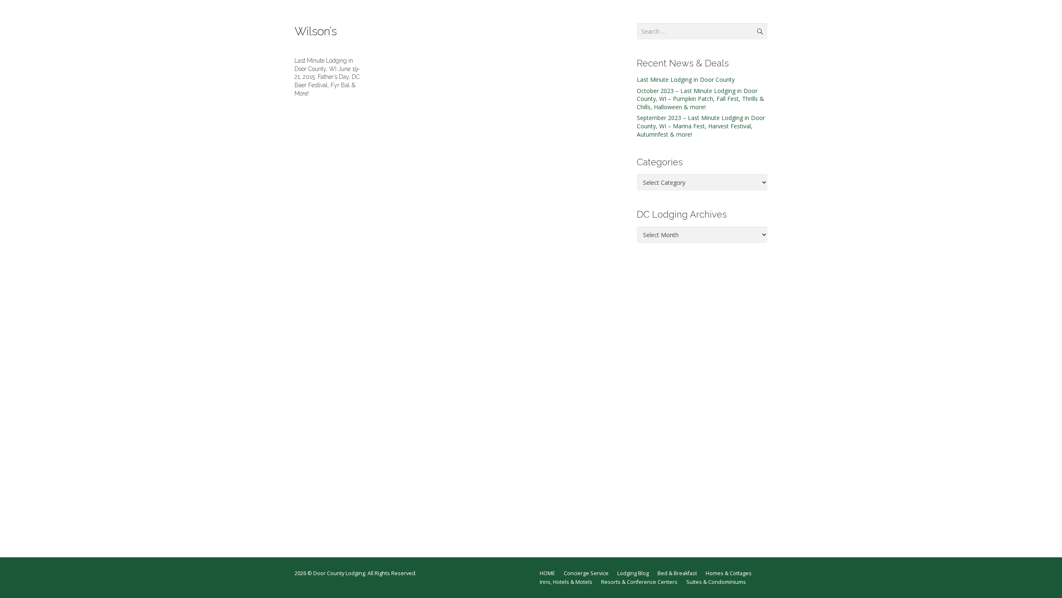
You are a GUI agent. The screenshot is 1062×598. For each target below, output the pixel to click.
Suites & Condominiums (716, 582)
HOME (547, 573)
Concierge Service (586, 573)
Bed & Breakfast (677, 573)
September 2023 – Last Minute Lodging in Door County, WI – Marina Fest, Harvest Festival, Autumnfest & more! (701, 126)
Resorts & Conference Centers (639, 582)
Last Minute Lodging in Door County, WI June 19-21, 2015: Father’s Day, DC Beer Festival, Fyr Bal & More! (327, 76)
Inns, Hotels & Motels (566, 582)
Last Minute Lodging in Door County (686, 79)
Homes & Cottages (729, 573)
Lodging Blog (633, 573)
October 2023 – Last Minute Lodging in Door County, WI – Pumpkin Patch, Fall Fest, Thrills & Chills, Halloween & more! (700, 99)
